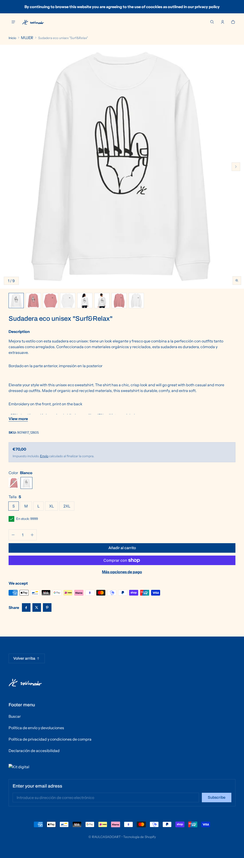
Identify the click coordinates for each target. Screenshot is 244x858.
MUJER (27, 37)
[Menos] (13, 535)
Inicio (12, 38)
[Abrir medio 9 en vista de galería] (136, 300)
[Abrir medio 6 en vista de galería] (84, 300)
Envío (44, 456)
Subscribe (216, 797)
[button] (212, 22)
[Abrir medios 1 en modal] (122, 167)
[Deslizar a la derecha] (236, 166)
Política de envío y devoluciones (36, 727)
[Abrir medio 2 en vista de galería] (33, 300)
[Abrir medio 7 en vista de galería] (102, 300)
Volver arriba (24, 658)
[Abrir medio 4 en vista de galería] (50, 300)
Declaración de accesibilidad (34, 750)
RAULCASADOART (106, 837)
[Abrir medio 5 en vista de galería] (67, 300)
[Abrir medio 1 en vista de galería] (16, 300)
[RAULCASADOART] (33, 22)
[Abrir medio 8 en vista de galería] (119, 300)
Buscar (15, 716)
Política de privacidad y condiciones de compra (50, 739)
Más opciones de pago (122, 571)
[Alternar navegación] (13, 22)
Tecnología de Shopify (139, 837)
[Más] (32, 535)
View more (18, 418)
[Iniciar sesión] (222, 22)
